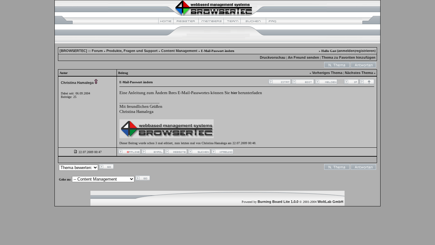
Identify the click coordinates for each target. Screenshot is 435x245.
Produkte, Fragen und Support (132, 51)
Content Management (179, 51)
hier (234, 93)
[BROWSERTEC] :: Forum (81, 51)
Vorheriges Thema (327, 73)
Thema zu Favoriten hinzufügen (348, 57)
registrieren (364, 51)
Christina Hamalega (77, 83)
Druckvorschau (272, 57)
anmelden (346, 51)
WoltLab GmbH (330, 202)
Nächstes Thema (359, 73)
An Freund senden (303, 57)
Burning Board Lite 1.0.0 (278, 202)
